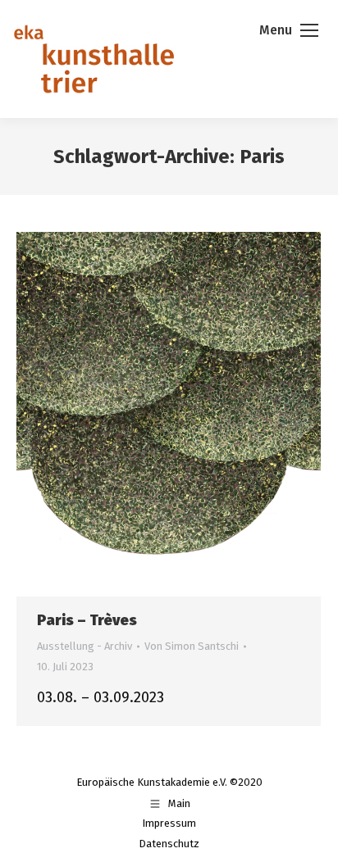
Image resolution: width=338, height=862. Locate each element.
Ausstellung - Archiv (84, 646)
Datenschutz (169, 843)
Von (191, 646)
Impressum (169, 823)
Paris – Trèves (87, 620)
